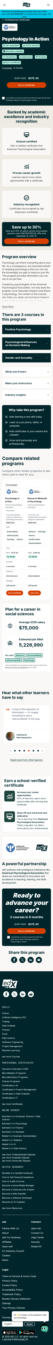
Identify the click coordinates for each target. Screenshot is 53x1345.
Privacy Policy (9, 1280)
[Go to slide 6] (38, 751)
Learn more (34, 593)
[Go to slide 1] (15, 751)
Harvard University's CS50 (15, 1069)
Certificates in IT (10, 1098)
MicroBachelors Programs (15, 1077)
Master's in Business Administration (19, 1136)
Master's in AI (9, 1144)
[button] (6, 994)
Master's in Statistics (12, 1140)
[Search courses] (48, 4)
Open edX (7, 1246)
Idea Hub (36, 1228)
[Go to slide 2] (19, 751)
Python (5, 1013)
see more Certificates (12, 1104)
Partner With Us (10, 1228)
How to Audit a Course (13, 1181)
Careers (6, 1255)
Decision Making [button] (12, 532)
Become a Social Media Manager (18, 1185)
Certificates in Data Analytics (16, 1093)
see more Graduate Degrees (16, 1157)
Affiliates (6, 1242)
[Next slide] (42, 750)
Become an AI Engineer (13, 1202)
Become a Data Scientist (14, 1193)
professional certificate (17, 19)
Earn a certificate (14, 593)
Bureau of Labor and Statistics (16, 667)
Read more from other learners (26, 760)
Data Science (8, 1038)
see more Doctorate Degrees (16, 1160)
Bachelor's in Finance (12, 1127)
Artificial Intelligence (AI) (14, 1017)
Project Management (12, 1046)
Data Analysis (8, 1025)
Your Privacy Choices (13, 1307)
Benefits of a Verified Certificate (17, 1173)
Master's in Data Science (14, 1148)
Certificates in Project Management (19, 1089)
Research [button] (20, 539)
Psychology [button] (10, 539)
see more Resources (12, 1208)
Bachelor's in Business (13, 1132)
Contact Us (37, 1233)
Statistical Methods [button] (35, 543)
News (5, 1260)
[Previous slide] (10, 750)
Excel (4, 1034)
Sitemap (6, 1303)
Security (35, 1242)
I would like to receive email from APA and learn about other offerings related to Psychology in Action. (28, 99)
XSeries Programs (11, 1081)
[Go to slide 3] (24, 751)
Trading (5, 1021)
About (5, 1233)
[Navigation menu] (4, 5)
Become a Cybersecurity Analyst (18, 1189)
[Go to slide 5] (33, 751)
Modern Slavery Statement (16, 1298)
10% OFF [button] (12, 557)
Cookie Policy (9, 1285)
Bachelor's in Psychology (14, 1123)
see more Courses (11, 1056)
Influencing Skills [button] (12, 535)
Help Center (37, 1237)
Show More (8, 306)
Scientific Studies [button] (34, 539)
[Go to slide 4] (29, 751)
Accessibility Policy (12, 1289)
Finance (6, 1029)
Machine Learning (11, 1050)
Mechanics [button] (32, 532)
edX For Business (11, 1237)
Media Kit (36, 1246)
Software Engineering (12, 1042)
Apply (29, 1324)
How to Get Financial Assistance (18, 1177)
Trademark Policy (11, 1294)
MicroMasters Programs (14, 1073)
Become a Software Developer (17, 1198)
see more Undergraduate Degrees (18, 1154)
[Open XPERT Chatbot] (44, 1327)
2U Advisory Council (13, 1251)
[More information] (36, 236)
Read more (10, 522)
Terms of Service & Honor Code (19, 1276)
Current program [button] (11, 485)
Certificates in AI (10, 1085)
